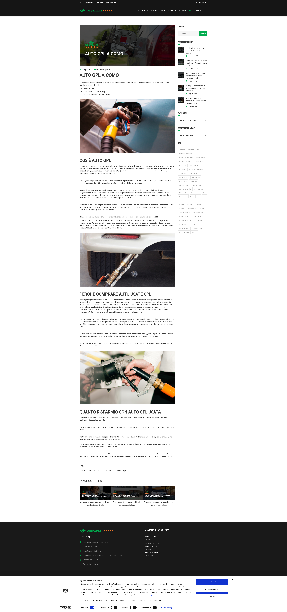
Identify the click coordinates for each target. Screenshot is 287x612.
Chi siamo (182, 11)
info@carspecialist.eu (107, 2)
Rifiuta (212, 597)
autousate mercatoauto (112, 470)
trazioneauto (183, 224)
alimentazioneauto (185, 154)
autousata (98, 470)
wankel (194, 232)
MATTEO (151, 549)
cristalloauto (197, 185)
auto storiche (193, 165)
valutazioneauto (197, 228)
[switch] (114, 607)
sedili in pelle (197, 216)
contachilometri (184, 185)
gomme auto (195, 193)
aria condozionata (185, 161)
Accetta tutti (212, 582)
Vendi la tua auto (158, 11)
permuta (202, 209)
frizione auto (183, 193)
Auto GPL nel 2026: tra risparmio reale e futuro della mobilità (196, 101)
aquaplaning (200, 158)
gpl (124, 470)
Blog (191, 11)
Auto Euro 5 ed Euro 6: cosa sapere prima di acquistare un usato (159, 503)
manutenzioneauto (197, 201)
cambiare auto (184, 177)
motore (181, 209)
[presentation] (84, 496)
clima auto (193, 181)
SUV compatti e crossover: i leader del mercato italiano (95, 503)
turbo (193, 224)
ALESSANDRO (153, 543)
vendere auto (184, 232)
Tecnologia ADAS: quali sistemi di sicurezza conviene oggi (195, 75)
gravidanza (183, 197)
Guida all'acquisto (103, 69)
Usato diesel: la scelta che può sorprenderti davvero (196, 50)
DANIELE (151, 556)
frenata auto (198, 189)
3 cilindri (182, 150)
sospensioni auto (185, 220)
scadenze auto (184, 216)
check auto (183, 181)
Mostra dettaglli (167, 608)
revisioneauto (198, 213)
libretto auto (183, 201)
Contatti (199, 11)
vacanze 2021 (184, 228)
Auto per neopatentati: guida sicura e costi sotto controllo (196, 88)
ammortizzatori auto (186, 158)
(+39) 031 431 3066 (89, 2)
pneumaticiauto (184, 213)
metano (198, 205)
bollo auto (182, 173)
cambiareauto (194, 173)
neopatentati (191, 209)
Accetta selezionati (212, 589)
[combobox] (193, 120)
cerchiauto (196, 177)
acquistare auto (86, 470)
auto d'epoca (199, 161)
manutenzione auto (186, 205)
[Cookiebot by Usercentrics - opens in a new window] (65, 607)
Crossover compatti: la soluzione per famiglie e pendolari (127, 503)
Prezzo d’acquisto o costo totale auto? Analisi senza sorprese (196, 63)
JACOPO (151, 539)
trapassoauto (199, 220)
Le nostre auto (142, 11)
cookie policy (150, 595)
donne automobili (185, 189)
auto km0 (182, 165)
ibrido (192, 197)
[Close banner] (232, 579)
